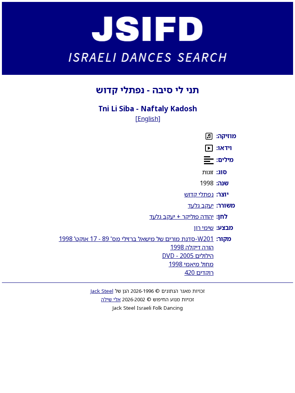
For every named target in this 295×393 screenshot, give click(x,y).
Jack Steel (102, 290)
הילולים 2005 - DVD (188, 255)
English (148, 118)
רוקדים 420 (199, 272)
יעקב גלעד (201, 205)
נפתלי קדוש (199, 194)
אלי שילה (111, 299)
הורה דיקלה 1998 (192, 247)
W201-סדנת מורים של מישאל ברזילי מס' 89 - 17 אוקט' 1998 (136, 238)
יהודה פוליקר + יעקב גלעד (181, 216)
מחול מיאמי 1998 (191, 264)
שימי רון (204, 227)
